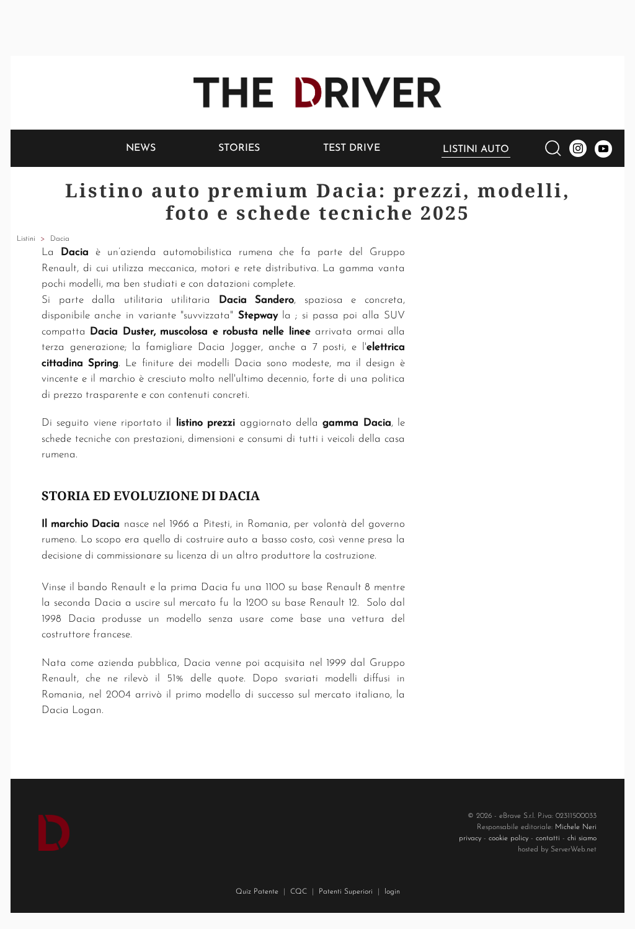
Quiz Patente (257, 891)
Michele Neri (576, 827)
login (392, 891)
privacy (470, 838)
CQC (298, 891)
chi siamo (582, 838)
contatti (548, 838)
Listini (26, 239)
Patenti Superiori (346, 891)
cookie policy (508, 838)
